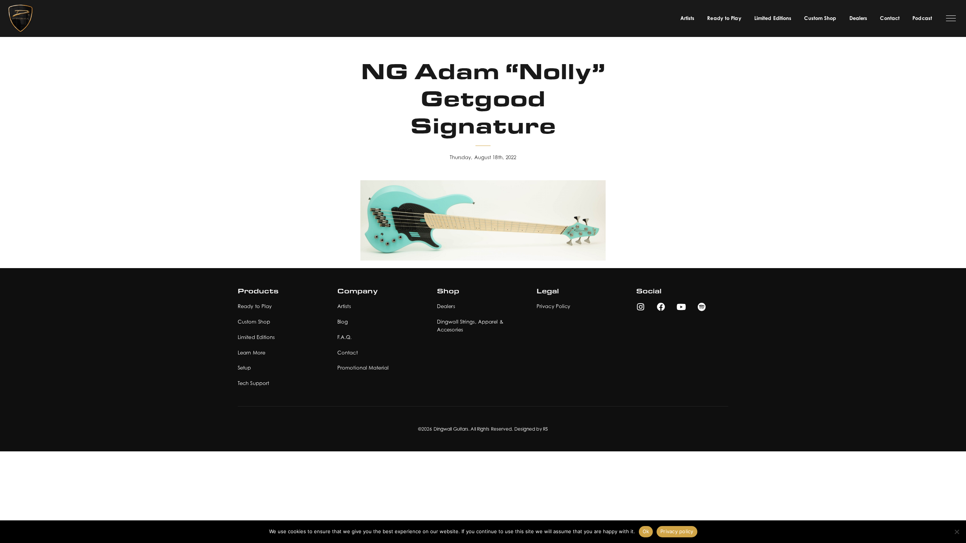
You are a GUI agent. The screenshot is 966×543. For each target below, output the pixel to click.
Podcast (922, 18)
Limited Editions (773, 18)
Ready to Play (724, 18)
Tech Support (253, 383)
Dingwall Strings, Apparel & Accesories (470, 326)
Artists (687, 18)
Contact (890, 18)
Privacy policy (677, 531)
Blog (342, 322)
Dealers (858, 18)
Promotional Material (363, 368)
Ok (646, 531)
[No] (956, 531)
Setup (244, 368)
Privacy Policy (553, 306)
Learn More (251, 353)
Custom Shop (820, 18)
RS (545, 429)
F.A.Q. (344, 337)
